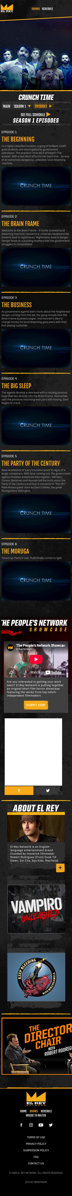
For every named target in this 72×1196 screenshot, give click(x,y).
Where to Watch (36, 1115)
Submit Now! (36, 705)
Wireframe (40, 1182)
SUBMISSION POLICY (36, 1150)
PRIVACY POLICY (36, 1144)
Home (23, 1111)
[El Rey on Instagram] (31, 1125)
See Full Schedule (33, 115)
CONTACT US (36, 1163)
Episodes (41, 106)
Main (6, 106)
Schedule (47, 9)
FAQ (36, 1157)
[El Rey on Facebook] (21, 1125)
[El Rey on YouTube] (41, 1125)
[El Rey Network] (36, 1099)
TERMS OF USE (36, 1137)
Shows (35, 9)
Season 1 (20, 106)
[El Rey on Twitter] (50, 1125)
